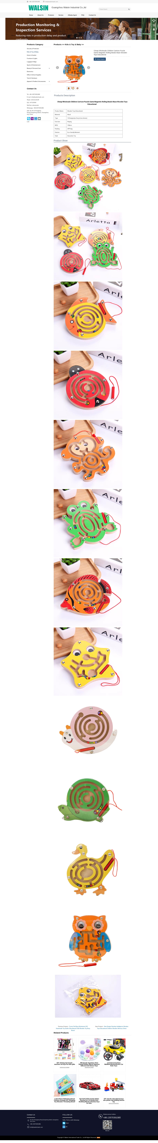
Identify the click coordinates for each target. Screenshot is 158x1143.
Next (88, 70)
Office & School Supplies (34, 77)
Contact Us (92, 15)
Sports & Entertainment (33, 68)
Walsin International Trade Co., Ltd (74, 1140)
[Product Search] (129, 9)
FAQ (82, 15)
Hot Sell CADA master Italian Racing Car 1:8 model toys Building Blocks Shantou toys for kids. (89, 1104)
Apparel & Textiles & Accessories (36, 84)
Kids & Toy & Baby (73, 47)
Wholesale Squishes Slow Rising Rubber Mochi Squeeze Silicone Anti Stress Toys (89, 1067)
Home (31, 15)
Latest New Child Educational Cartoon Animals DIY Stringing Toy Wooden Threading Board (64, 1103)
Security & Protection (33, 51)
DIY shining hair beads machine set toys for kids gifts (64, 1066)
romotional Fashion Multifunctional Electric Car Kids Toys (113, 1067)
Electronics (30, 74)
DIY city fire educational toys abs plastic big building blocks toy (113, 1103)
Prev (57, 70)
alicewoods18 (35, 102)
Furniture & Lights (32, 61)
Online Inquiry (100, 62)
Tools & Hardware (32, 81)
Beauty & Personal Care (34, 71)
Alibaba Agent (72, 15)
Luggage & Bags (31, 64)
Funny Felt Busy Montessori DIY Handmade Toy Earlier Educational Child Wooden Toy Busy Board (73, 1031)
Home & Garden (31, 58)
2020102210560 (64, 1070)
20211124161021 (114, 1106)
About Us (40, 15)
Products (51, 15)
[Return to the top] (154, 30)
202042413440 (89, 1070)
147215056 (33, 105)
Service (61, 15)
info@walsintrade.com (51, 1)
